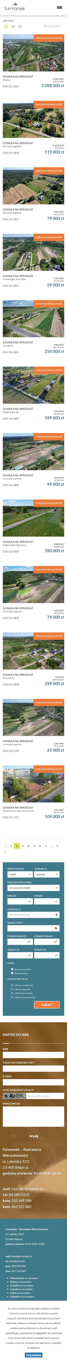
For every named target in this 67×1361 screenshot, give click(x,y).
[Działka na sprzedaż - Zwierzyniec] (33, 663)
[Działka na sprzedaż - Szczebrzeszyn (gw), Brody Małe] (33, 796)
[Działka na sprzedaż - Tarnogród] (33, 331)
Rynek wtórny (21, 973)
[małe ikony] (13, 27)
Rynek (10, 963)
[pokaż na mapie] (19, 27)
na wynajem (24, 1278)
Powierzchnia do (43, 936)
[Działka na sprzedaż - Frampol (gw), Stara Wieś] (33, 265)
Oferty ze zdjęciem (24, 985)
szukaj (46, 1005)
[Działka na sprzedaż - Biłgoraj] (33, 65)
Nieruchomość (15, 869)
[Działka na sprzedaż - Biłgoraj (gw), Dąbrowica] (33, 531)
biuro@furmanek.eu (27, 1189)
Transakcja (40, 869)
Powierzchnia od (16, 936)
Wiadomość (11, 1103)
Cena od (11, 896)
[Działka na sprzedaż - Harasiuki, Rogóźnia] (33, 132)
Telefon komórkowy (18, 1062)
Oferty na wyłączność (25, 997)
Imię (5, 1049)
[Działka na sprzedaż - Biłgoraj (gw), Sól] (33, 398)
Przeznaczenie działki (19, 882)
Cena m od (13, 949)
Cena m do (40, 949)
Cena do (38, 896)
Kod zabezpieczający (18, 1089)
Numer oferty (15, 923)
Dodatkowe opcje (17, 979)
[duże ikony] (6, 27)
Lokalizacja (13, 909)
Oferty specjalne (23, 989)
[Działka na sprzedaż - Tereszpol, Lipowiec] (33, 464)
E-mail (7, 1076)
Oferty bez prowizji (24, 993)
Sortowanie (52, 26)
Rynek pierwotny (23, 969)
